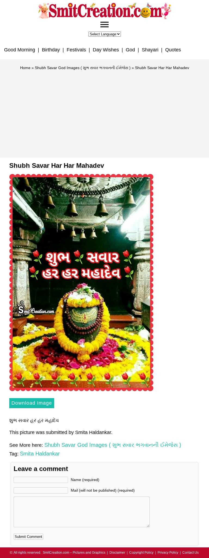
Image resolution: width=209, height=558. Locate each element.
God (130, 49)
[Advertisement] (104, 111)
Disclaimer (117, 552)
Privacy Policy (168, 552)
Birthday (51, 49)
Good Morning (19, 49)
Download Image (31, 403)
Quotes (173, 49)
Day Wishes (106, 49)
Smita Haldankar (40, 454)
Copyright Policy (141, 552)
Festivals (76, 49)
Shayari (150, 49)
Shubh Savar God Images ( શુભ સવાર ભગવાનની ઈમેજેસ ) (83, 68)
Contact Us (190, 552)
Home (25, 68)
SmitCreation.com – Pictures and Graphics (74, 552)
